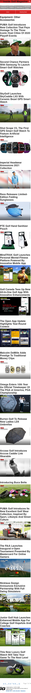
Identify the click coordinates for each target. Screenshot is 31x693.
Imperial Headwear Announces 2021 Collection (11, 165)
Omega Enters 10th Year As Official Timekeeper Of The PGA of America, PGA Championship (15, 388)
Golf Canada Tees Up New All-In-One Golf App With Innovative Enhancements (15, 292)
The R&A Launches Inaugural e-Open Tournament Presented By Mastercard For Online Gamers (15, 551)
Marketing (23, 690)
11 (19, 684)
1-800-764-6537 (16, 690)
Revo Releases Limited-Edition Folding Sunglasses (13, 196)
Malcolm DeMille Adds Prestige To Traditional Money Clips (13, 355)
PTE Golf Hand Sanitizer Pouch (14, 227)
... (7, 684)
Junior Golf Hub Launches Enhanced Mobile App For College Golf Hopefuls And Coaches (15, 622)
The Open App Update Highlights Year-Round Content (13, 323)
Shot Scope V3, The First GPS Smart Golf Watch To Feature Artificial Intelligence (15, 132)
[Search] (29, 1)
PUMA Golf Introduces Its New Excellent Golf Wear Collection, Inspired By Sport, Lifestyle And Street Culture (15, 514)
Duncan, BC (9, 690)
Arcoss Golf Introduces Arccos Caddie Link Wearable (13, 453)
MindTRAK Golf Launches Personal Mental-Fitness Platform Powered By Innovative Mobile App (15, 259)
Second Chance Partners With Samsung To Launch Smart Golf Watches (15, 64)
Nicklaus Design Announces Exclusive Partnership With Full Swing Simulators (12, 587)
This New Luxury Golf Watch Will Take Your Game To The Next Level (14, 654)
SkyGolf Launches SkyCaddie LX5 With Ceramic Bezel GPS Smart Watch (15, 98)
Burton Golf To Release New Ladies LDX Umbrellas (13, 421)
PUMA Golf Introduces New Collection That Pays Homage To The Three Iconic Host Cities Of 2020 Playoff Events (15, 30)
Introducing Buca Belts (13, 482)
